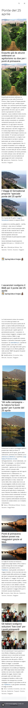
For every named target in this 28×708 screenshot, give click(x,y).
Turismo (20, 160)
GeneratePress (14, 705)
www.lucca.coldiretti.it (8, 456)
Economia (16, 355)
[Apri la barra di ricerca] (19, 3)
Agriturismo (7, 160)
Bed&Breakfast (8, 355)
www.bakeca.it (15, 342)
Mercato (4, 357)
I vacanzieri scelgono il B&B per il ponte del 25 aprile (14, 288)
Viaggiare (10, 162)
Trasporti (16, 691)
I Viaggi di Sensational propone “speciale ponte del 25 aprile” (13, 194)
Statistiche (14, 160)
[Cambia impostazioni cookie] (3, 704)
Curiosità (10, 689)
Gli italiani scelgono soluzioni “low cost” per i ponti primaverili (14, 627)
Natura (6, 505)
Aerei (5, 689)
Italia (5, 247)
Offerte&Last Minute (13, 247)
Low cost (22, 689)
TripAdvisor (5, 570)
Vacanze (4, 162)
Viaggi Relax (11, 507)
